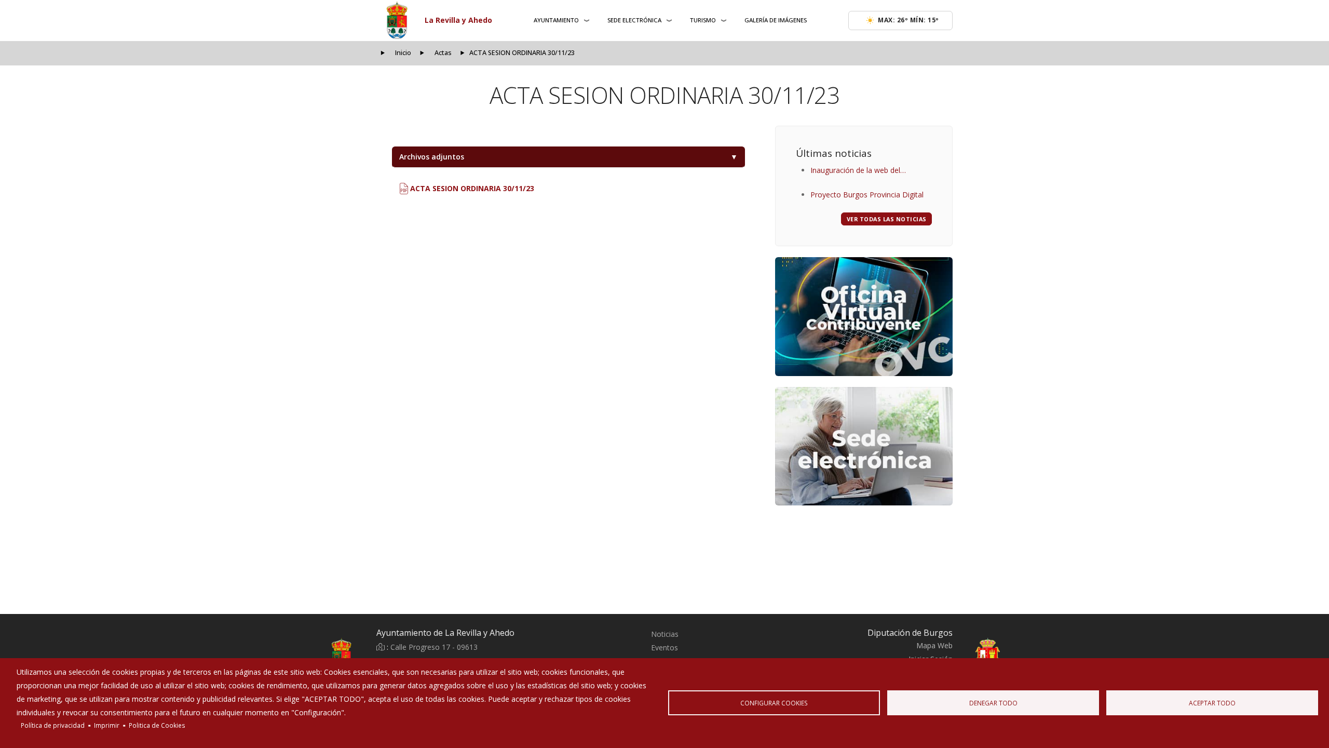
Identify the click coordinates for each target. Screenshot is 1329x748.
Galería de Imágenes (775, 20)
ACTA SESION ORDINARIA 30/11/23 (471, 188)
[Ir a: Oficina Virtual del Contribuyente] (864, 316)
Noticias (665, 634)
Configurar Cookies (774, 703)
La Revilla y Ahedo (458, 20)
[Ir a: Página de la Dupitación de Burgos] (1012, 655)
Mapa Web (934, 645)
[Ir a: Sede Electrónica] (864, 446)
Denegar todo (993, 703)
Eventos (664, 647)
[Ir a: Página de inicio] (316, 655)
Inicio (403, 52)
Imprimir (106, 725)
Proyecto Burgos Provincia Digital (867, 194)
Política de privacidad (53, 725)
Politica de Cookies (157, 725)
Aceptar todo (1212, 703)
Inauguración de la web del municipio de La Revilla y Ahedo (863, 171)
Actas (443, 52)
